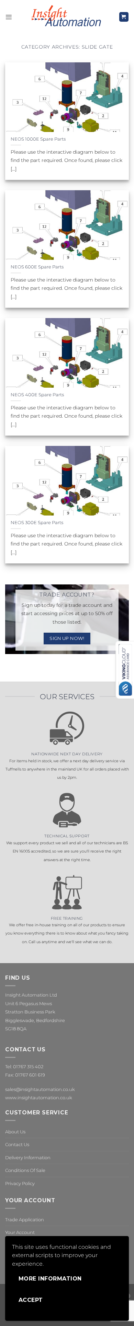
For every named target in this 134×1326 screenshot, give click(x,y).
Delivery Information (28, 1157)
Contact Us (17, 1144)
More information (50, 1278)
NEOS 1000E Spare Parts (38, 139)
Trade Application (24, 1219)
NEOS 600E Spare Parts (37, 266)
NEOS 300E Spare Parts (37, 522)
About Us (15, 1131)
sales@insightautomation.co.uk (40, 1089)
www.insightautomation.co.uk (38, 1097)
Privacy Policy (20, 1183)
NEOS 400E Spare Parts (37, 394)
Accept (31, 1300)
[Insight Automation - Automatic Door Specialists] (65, 17)
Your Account (20, 1232)
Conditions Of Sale (25, 1170)
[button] (8, 17)
